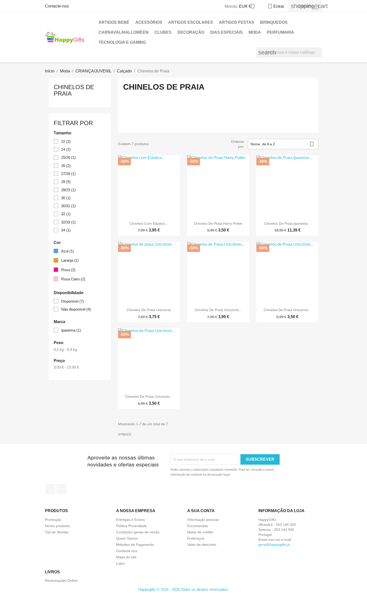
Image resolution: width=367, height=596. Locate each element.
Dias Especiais (226, 32)
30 (66, 198)
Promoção (53, 520)
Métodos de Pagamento (135, 545)
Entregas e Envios (130, 520)
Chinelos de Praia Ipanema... (287, 223)
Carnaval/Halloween (124, 32)
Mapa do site (126, 557)
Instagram (61, 489)
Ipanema (71, 330)
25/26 (68, 157)
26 (66, 166)
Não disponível (76, 309)
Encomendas (197, 526)
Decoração (191, 32)
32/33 (68, 222)
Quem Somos (127, 538)
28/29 (68, 190)
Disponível (72, 301)
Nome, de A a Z (282, 144)
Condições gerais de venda (137, 532)
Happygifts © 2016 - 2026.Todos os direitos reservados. (183, 589)
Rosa (68, 270)
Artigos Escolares (190, 22)
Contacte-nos (57, 6)
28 (66, 182)
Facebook (50, 489)
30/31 (68, 206)
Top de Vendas (56, 532)
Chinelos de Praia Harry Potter (218, 223)
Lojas (120, 563)
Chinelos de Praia (74, 90)
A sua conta (201, 511)
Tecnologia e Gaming (122, 42)
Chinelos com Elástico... (149, 223)
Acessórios (148, 22)
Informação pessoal (202, 520)
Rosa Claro (73, 279)
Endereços (195, 538)
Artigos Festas (236, 22)
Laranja (70, 260)
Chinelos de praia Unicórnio (149, 310)
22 (66, 141)
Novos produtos (57, 526)
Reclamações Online (61, 581)
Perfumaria (280, 32)
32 (66, 214)
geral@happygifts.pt (274, 545)
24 (66, 149)
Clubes (163, 32)
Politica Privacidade (131, 526)
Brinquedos (274, 22)
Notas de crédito (200, 532)
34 (66, 230)
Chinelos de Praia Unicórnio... (218, 310)
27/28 (68, 174)
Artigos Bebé (114, 22)
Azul (67, 251)
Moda (255, 32)
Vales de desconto (201, 545)
